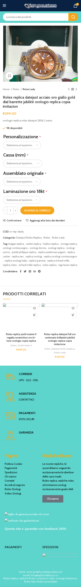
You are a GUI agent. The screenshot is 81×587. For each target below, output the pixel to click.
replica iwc (18, 256)
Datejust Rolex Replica (29, 237)
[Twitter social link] (25, 271)
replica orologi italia (16, 260)
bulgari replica (16, 244)
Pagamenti (11, 468)
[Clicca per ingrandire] (9, 76)
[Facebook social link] (21, 271)
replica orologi (34, 256)
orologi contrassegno (15, 248)
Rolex (16, 89)
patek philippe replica (24, 252)
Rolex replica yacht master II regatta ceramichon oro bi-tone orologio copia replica (21, 337)
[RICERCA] (73, 17)
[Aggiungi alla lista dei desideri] (34, 308)
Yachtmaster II (25, 345)
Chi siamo (10, 476)
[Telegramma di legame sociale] (39, 271)
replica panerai (37, 260)
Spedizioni (11, 472)
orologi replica (56, 248)
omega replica (68, 244)
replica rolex (10, 265)
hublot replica (51, 244)
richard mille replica (30, 265)
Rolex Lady (29, 89)
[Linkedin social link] (34, 271)
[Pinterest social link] (30, 271)
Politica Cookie (13, 464)
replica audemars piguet (51, 252)
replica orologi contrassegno (60, 256)
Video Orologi (13, 493)
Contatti (9, 480)
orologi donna (38, 248)
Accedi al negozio (15, 485)
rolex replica (50, 265)
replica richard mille (58, 260)
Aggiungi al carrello (37, 210)
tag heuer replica (67, 265)
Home (6, 89)
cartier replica (33, 244)
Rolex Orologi (13, 489)
